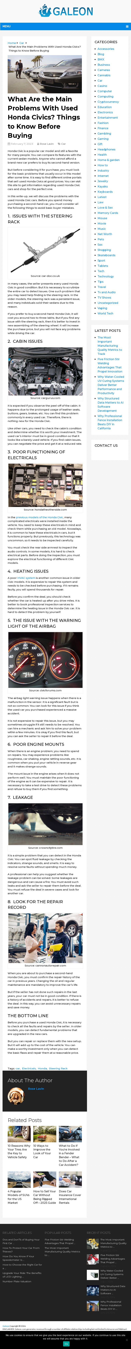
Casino (102, 86)
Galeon (6, 1326)
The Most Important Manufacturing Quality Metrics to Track (110, 346)
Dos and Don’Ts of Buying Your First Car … (21, 1241)
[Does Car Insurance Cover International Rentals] (70, 1179)
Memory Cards (108, 213)
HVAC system (26, 578)
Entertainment (108, 117)
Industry (103, 170)
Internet (103, 176)
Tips (101, 281)
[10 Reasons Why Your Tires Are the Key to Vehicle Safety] (19, 1134)
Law (100, 202)
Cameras (104, 70)
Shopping (104, 250)
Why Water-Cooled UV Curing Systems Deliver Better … (111, 1274)
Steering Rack (58, 1068)
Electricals (29, 1068)
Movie (102, 223)
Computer (105, 91)
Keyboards (105, 191)
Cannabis (104, 75)
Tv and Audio (107, 292)
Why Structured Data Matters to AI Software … (112, 1290)
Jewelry (103, 181)
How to (103, 165)
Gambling (104, 133)
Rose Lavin (47, 143)
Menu (7, 26)
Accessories (106, 49)
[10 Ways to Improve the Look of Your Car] (44, 1134)
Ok (66, 1344)
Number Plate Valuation (17, 1281)
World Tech (105, 313)
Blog (101, 54)
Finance (103, 128)
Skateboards (106, 255)
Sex (100, 244)
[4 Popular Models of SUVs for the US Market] (19, 1179)
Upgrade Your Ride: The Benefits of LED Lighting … (22, 1275)
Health (102, 154)
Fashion (103, 123)
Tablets (103, 265)
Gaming (103, 138)
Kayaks (103, 186)
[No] (126, 1340)
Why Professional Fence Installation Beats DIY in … (110, 1305)
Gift (100, 144)
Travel (102, 287)
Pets (101, 239)
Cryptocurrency (108, 101)
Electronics (105, 112)
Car (63, 143)
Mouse (102, 218)
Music (102, 228)
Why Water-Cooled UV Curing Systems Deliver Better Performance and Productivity (111, 385)
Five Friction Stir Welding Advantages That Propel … (60, 1241)
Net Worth (105, 234)
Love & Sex (105, 207)
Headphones (106, 149)
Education (105, 107)
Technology (106, 276)
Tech (101, 271)
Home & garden (109, 160)
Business (104, 64)
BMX (101, 59)
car (18, 1068)
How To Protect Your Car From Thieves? (21, 1249)
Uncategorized (108, 303)
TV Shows (104, 297)
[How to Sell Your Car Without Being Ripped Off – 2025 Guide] (44, 1179)
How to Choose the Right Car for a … (22, 1266)
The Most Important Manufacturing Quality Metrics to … (62, 1251)
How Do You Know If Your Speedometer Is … (18, 1258)
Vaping (102, 308)
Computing (105, 96)
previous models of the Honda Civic (39, 517)
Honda (42, 1068)
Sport (101, 260)
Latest (102, 197)
